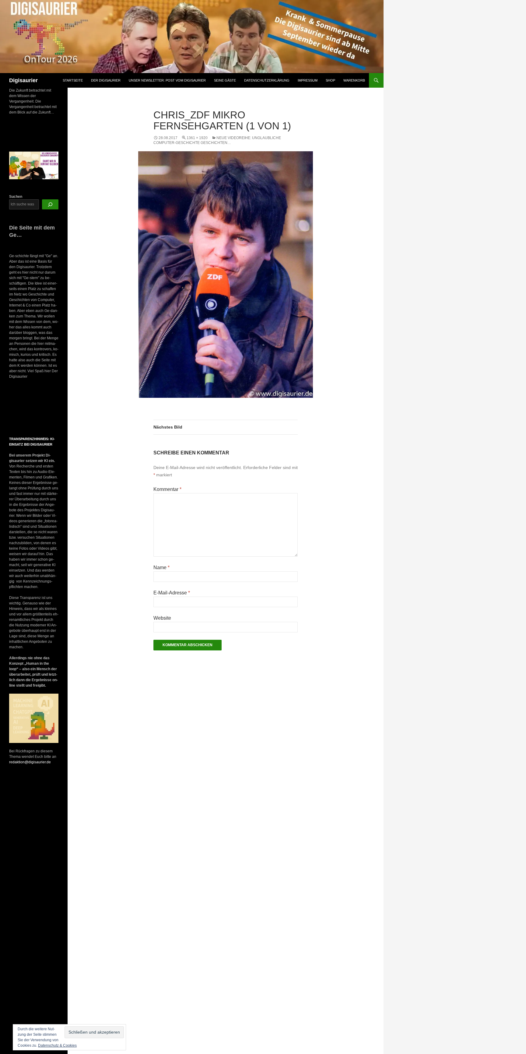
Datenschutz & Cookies (57, 1045)
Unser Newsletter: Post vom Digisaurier (167, 80)
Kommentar (167, 489)
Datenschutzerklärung (266, 80)
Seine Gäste (225, 80)
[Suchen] (50, 204)
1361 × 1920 (197, 138)
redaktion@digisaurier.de (30, 762)
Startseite (73, 80)
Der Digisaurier (106, 80)
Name (161, 567)
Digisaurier (23, 80)
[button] (14, 408)
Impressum (307, 80)
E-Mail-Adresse (171, 592)
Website (162, 618)
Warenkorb (354, 80)
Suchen (15, 196)
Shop (330, 80)
